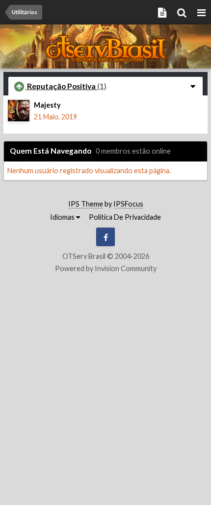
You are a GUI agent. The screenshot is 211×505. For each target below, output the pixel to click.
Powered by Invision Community (106, 268)
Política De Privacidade (125, 217)
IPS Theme (85, 204)
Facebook (105, 237)
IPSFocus (128, 204)
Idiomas (63, 217)
